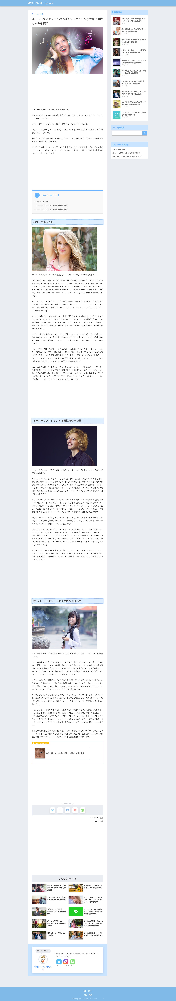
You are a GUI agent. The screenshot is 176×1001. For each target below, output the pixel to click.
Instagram (66, 965)
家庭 (90, 995)
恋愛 (101, 818)
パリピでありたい (42, 201)
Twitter (59, 965)
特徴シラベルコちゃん (41, 3)
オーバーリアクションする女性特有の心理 (51, 209)
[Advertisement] (67, 90)
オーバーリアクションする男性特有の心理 (51, 205)
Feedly (72, 965)
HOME (89, 991)
